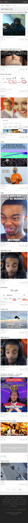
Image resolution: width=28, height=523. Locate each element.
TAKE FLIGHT (5, 461)
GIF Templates (16, 499)
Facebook (5, 509)
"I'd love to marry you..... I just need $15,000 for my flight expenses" (11, 374)
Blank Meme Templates (7, 499)
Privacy (24, 501)
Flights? (3, 96)
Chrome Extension (21, 509)
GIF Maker (13, 497)
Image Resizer (15, 501)
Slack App (12, 503)
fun (2, 5)
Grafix (2, 142)
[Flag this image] (26, 39)
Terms (4, 503)
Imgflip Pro (7, 497)
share (21, 39)
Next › (20, 489)
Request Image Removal (20, 503)
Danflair (3, 436)
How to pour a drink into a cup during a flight (14, 12)
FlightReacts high (6, 250)
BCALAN (3, 481)
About (20, 501)
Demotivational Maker (6, 501)
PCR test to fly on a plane (8, 421)
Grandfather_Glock (4, 66)
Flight (2, 193)
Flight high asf (5, 337)
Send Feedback (14, 506)
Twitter (9, 509)
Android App (14, 509)
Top (7, 5)
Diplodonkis (4, 287)
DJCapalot (3, 279)
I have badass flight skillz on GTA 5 (11, 49)
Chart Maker (23, 499)
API (7, 503)
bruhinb (3, 329)
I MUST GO (4, 309)
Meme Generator (19, 497)
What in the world (6, 74)
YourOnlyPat (3, 242)
